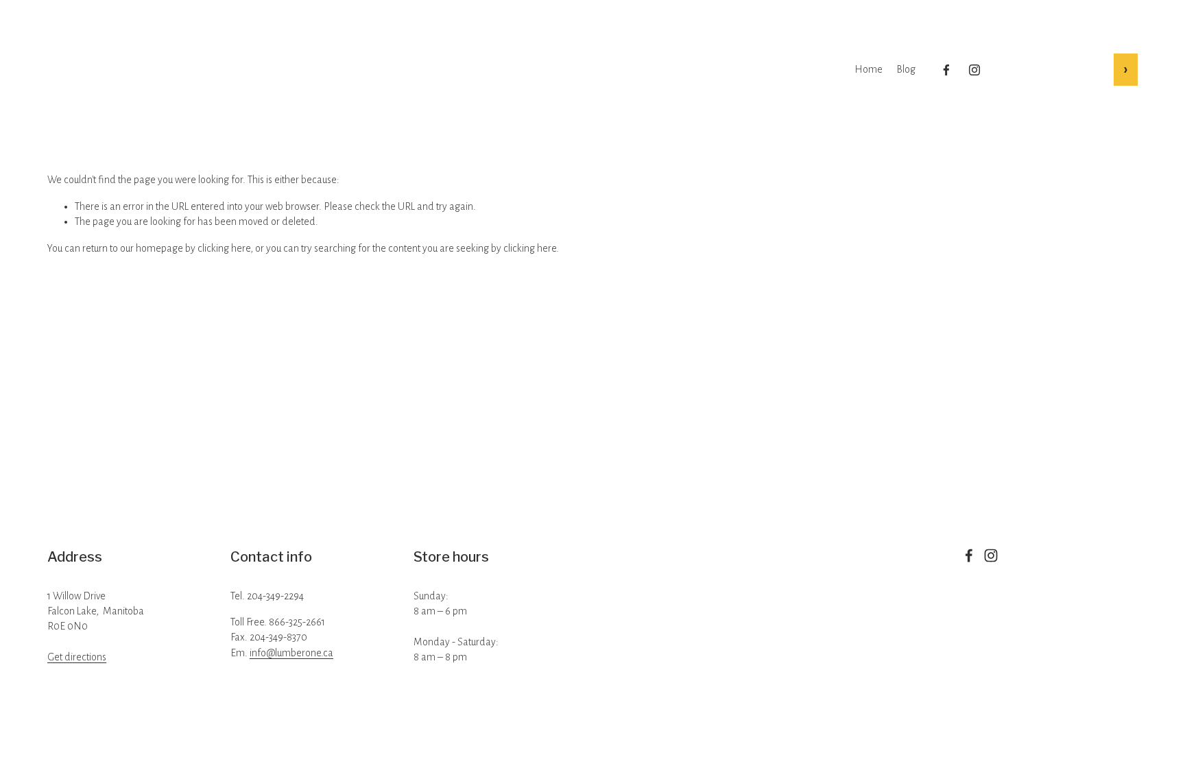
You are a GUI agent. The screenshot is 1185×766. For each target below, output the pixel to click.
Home (868, 69)
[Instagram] (974, 70)
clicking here (224, 248)
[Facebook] (946, 70)
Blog (905, 69)
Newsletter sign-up (1055, 68)
